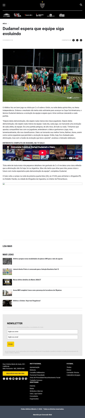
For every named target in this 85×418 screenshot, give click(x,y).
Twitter (77, 40)
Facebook (73, 40)
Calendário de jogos (73, 375)
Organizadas (34, 399)
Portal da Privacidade (37, 375)
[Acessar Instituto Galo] (40, 15)
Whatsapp (81, 40)
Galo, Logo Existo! (36, 393)
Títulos (69, 367)
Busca (81, 4)
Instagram (7, 378)
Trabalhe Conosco (36, 380)
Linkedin (23, 378)
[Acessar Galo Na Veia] (17, 15)
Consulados (34, 396)
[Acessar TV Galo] (29, 15)
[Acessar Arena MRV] (6, 15)
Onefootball (26, 378)
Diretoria (33, 370)
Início (5, 23)
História (32, 386)
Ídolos (32, 388)
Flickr (19, 378)
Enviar (10, 344)
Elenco (69, 370)
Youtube (13, 378)
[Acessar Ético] (62, 15)
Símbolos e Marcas (36, 391)
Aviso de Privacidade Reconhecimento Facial (45, 377)
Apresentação (34, 367)
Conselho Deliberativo (37, 372)
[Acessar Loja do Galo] (51, 15)
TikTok (10, 378)
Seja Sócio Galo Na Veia (15, 373)
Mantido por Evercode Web (42, 415)
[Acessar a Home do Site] (42, 4)
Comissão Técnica (73, 372)
